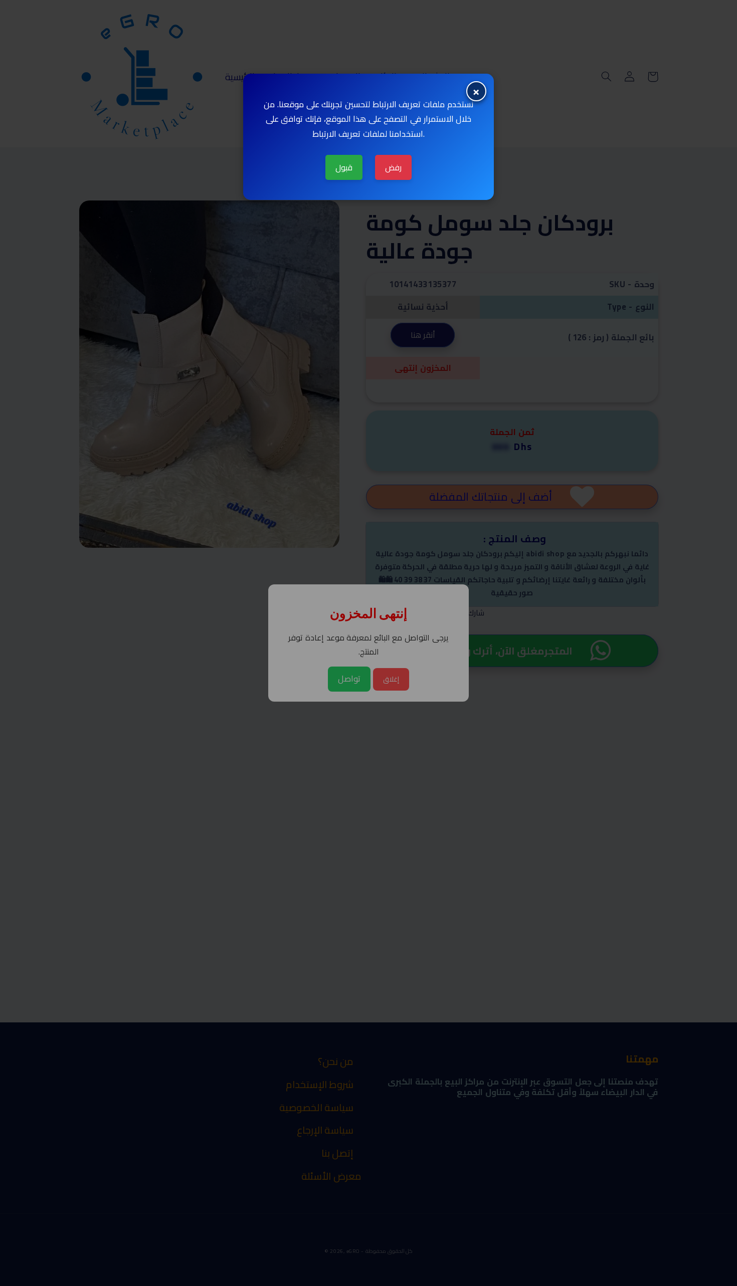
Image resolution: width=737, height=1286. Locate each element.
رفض (393, 167)
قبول (343, 167)
